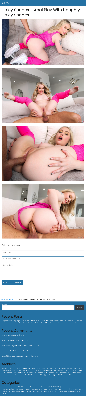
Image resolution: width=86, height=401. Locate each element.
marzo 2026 (55, 368)
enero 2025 (53, 373)
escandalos (78, 387)
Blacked (28, 387)
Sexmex (46, 391)
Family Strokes (8, 389)
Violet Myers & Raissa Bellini (29, 323)
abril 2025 (21, 373)
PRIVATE (28, 391)
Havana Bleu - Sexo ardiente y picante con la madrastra (52, 321)
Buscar (4, 304)
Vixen (5, 393)
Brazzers (36, 387)
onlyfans (6, 391)
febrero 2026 (67, 368)
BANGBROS (19, 387)
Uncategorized (74, 391)
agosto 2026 (6, 368)
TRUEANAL (54, 391)
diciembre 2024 (65, 373)
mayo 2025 (11, 373)
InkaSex (27, 389)
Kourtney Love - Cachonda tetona (25, 356)
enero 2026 (78, 368)
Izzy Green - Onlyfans (16, 335)
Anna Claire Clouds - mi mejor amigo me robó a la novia (62, 323)
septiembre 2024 (25, 375)
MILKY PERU (57, 389)
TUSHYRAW (63, 391)
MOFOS (65, 389)
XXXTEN (5, 3)
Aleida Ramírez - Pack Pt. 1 (33, 346)
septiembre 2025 (49, 370)
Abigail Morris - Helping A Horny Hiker (15, 321)
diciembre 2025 (9, 370)
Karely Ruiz (48, 389)
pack (13, 391)
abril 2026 (45, 368)
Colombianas (66, 387)
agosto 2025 (62, 370)
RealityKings (37, 391)
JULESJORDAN (37, 389)
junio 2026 (26, 368)
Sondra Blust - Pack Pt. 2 (19, 340)
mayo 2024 (68, 375)
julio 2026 (16, 368)
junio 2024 (58, 375)
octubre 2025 (36, 370)
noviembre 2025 (23, 370)
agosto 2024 (38, 375)
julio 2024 (48, 375)
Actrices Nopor (7, 387)
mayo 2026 (36, 368)
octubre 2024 (12, 375)
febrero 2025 (42, 373)
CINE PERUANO (54, 387)
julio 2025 (72, 370)
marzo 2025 (31, 373)
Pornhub (20, 391)
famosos (19, 389)
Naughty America (76, 389)
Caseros (44, 387)
